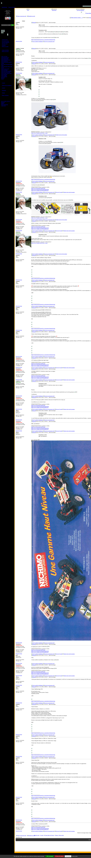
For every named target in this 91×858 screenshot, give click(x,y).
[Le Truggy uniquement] (87, 6)
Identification (4, 7)
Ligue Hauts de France (5, 59)
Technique (4, 90)
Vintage (3, 92)
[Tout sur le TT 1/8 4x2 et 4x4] (85, 6)
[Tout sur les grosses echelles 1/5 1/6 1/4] (90, 6)
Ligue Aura (3, 105)
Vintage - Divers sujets (59, 835)
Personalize (68, 856)
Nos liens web (4, 43)
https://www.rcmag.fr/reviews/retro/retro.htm (40, 189)
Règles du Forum (5, 51)
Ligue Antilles (4, 75)
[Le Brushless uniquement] (86, 6)
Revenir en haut (19, 41)
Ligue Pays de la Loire (5, 72)
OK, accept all (50, 856)
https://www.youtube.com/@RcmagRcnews (40, 190)
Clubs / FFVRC (4, 56)
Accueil (41, 835)
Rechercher (54, 10)
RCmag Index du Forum (49, 835)
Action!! (3, 87)
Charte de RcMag (5, 50)
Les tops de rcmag (5, 41)
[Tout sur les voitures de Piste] (88, 6)
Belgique (3, 77)
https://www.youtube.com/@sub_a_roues (39, 133)
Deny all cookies (59, 856)
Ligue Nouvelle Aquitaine (6, 71)
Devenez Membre (11, 7)
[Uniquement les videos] (84, 6)
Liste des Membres (5, 42)
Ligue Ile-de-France (5, 57)
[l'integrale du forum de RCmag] (83, 6)
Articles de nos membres (6, 85)
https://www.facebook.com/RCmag (38, 188)
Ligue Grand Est (4, 61)
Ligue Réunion (4, 76)
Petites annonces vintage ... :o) (77, 17)
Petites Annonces (5, 95)
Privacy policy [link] (75, 856)
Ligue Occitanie (4, 69)
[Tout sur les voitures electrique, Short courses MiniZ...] (89, 6)
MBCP (2, 103)
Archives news (5, 39)
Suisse (2, 78)
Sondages (4, 45)
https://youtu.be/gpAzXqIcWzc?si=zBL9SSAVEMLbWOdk (43, 39)
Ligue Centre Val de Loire (6, 73)
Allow (12, 25)
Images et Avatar (5, 46)
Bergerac (3, 102)
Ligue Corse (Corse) (5, 68)
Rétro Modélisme (4, 104)
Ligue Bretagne (4, 74)
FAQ (28, 10)
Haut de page (36, 835)
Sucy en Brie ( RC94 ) (5, 101)
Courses (3, 82)
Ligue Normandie (4, 58)
